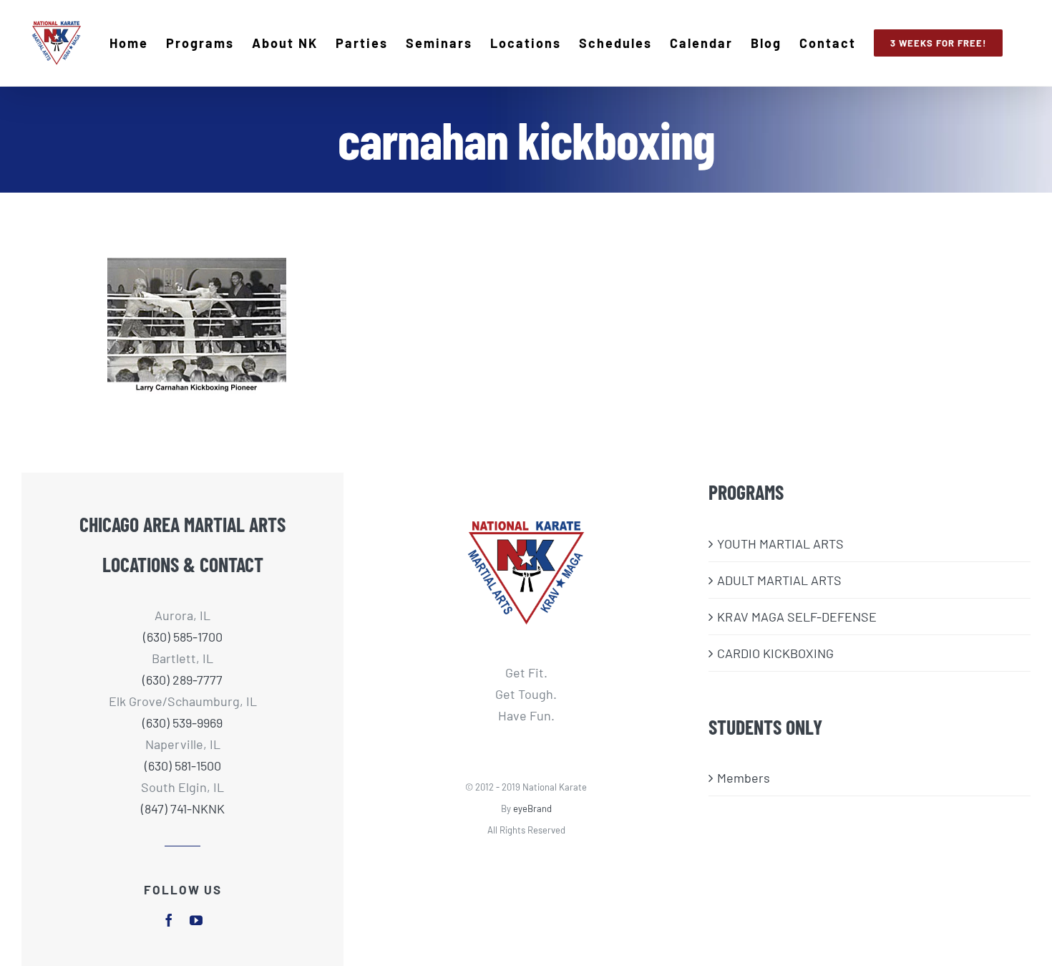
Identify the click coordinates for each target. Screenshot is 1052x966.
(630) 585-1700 (183, 636)
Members (743, 778)
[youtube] (196, 920)
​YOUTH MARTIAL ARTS (780, 543)
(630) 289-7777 (182, 679)
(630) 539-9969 (182, 722)
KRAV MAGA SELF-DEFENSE (797, 616)
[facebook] (168, 920)
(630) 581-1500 (183, 765)
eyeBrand (532, 808)
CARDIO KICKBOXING (775, 653)
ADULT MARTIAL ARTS (779, 580)
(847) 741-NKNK (183, 808)
